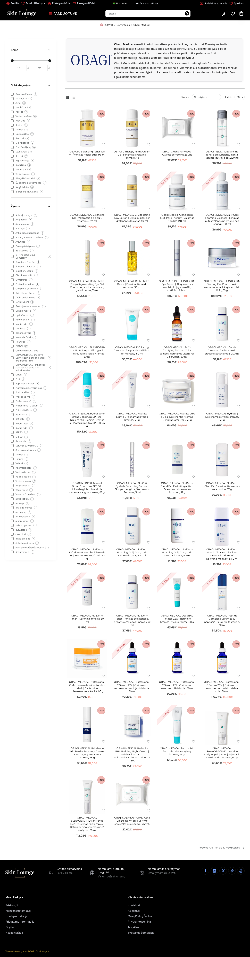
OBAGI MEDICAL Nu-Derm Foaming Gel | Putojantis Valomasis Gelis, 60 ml (177, 552)
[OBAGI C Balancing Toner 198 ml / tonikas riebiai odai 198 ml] (87, 128)
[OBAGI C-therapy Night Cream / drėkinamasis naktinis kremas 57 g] (132, 128)
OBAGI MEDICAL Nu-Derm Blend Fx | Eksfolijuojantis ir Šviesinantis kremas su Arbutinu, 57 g (177, 488)
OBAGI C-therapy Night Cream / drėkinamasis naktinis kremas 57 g (132, 154)
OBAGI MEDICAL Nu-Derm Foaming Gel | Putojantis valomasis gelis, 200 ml (132, 552)
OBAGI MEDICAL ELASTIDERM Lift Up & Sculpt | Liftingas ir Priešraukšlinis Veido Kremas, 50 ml (87, 352)
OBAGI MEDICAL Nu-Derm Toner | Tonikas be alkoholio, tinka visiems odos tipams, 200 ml (132, 620)
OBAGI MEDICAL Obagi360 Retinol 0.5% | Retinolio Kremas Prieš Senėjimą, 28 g (177, 618)
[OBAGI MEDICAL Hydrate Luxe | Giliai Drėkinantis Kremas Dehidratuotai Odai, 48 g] (177, 390)
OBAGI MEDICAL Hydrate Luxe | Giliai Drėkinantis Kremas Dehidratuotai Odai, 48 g (177, 416)
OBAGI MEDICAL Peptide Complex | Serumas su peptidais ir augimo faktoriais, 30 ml (222, 620)
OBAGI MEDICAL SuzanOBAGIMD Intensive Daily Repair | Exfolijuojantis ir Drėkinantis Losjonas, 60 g (222, 753)
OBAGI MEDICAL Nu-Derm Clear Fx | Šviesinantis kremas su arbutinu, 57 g (222, 486)
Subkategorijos (21, 85)
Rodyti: (227, 97)
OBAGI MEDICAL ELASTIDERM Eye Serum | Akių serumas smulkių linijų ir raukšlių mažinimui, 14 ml (177, 286)
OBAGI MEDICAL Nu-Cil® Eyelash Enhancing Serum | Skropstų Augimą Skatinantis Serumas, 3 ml (132, 488)
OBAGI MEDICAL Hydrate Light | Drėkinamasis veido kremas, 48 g (132, 416)
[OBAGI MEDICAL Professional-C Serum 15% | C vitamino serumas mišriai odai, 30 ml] (177, 658)
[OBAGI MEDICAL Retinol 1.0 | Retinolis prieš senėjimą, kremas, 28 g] (177, 725)
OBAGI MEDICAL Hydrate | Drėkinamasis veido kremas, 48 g (222, 416)
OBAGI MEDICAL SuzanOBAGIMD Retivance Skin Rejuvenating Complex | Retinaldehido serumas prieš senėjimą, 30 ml (87, 824)
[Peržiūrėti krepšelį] (241, 13)
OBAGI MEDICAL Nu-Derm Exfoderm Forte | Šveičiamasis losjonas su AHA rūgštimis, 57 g (87, 554)
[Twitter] (223, 871)
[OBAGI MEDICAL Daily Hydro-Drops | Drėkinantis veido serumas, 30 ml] (132, 257)
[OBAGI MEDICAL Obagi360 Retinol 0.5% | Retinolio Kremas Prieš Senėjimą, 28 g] (177, 592)
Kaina (14, 50)
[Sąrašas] (73, 97)
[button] (103, 144)
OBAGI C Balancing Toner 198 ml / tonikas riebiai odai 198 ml (87, 153)
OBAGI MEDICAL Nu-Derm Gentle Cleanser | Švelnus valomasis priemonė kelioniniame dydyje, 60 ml (222, 554)
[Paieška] (186, 14)
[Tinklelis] (67, 97)
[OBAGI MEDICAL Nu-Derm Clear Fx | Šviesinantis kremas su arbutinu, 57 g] (222, 459)
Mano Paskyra (14, 897)
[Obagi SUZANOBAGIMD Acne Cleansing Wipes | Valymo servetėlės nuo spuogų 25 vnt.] (132, 794)
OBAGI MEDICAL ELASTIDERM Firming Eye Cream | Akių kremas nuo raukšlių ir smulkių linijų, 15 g (222, 286)
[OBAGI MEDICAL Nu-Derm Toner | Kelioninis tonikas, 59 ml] (87, 592)
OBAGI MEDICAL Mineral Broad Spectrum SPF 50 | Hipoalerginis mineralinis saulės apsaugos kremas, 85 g (87, 488)
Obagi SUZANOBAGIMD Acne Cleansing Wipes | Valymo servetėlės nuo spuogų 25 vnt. (132, 820)
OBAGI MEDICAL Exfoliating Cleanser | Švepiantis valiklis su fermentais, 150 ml (132, 350)
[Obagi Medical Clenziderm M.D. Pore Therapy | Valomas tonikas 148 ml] (177, 191)
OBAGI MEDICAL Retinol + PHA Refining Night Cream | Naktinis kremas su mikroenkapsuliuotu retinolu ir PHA (132, 754)
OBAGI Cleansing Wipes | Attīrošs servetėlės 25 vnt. (177, 153)
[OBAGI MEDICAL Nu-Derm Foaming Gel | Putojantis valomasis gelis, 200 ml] (132, 526)
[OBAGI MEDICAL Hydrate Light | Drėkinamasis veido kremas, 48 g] (132, 390)
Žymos (15, 206)
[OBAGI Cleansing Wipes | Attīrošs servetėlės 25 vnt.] (177, 128)
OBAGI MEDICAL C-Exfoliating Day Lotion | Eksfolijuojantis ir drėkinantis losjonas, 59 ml (132, 217)
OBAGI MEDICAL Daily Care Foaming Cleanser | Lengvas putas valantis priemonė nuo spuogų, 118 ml (222, 219)
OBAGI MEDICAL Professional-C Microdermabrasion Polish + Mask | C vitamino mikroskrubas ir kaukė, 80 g (87, 686)
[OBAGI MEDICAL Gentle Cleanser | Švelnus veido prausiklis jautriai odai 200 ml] (222, 324)
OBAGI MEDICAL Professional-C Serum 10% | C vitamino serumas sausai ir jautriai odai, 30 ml (132, 686)
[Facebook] (205, 871)
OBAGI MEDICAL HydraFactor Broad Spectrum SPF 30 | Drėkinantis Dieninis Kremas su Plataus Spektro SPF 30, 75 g (87, 420)
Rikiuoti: (185, 97)
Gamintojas (123, 25)
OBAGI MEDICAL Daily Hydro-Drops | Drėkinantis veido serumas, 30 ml (132, 284)
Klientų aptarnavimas (140, 897)
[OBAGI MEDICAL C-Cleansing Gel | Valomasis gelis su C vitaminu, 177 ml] (87, 191)
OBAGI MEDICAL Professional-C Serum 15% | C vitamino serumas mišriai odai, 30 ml (177, 685)
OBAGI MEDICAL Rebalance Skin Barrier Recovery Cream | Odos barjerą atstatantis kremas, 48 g (87, 753)
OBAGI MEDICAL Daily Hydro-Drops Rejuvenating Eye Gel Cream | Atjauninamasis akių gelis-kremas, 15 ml (87, 286)
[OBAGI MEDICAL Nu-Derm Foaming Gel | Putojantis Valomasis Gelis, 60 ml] (177, 526)
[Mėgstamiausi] (233, 14)
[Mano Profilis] (224, 14)
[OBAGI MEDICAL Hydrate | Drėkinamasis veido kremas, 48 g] (222, 390)
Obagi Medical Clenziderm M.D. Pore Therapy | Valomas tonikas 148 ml (177, 217)
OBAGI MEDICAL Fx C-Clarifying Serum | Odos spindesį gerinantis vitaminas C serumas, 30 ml (177, 352)
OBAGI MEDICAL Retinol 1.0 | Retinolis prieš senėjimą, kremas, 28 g (177, 751)
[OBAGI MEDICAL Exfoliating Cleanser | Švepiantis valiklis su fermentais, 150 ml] (132, 324)
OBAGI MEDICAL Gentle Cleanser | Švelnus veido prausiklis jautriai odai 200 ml (222, 350)
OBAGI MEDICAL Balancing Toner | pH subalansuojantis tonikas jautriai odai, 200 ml (222, 154)
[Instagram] (214, 871)
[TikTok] (232, 871)
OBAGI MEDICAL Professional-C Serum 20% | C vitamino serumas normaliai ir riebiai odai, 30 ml (222, 686)
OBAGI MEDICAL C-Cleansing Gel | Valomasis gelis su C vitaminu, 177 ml (87, 217)
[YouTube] (241, 871)
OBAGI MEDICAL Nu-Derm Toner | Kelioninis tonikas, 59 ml (87, 618)
